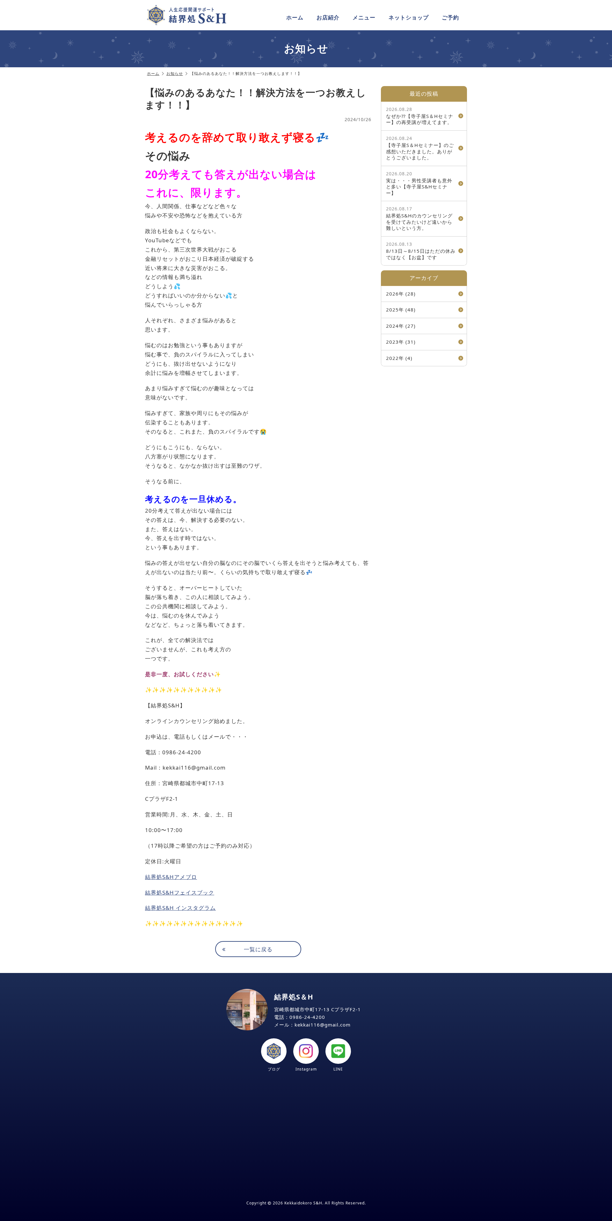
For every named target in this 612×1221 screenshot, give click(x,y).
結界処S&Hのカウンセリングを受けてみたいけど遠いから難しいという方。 (419, 218)
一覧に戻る (258, 949)
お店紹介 (328, 17)
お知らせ (174, 73)
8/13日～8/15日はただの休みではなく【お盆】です (420, 250)
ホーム (294, 17)
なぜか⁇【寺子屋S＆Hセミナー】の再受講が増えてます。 (419, 116)
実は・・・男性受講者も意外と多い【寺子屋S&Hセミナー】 (419, 183)
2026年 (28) (401, 293)
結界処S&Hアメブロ (171, 877)
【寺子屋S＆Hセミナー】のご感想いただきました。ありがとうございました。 (420, 148)
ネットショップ (409, 17)
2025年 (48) (401, 309)
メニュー (364, 17)
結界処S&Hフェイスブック (179, 892)
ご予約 (450, 17)
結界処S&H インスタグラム (180, 907)
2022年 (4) (399, 358)
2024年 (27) (401, 326)
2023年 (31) (401, 342)
